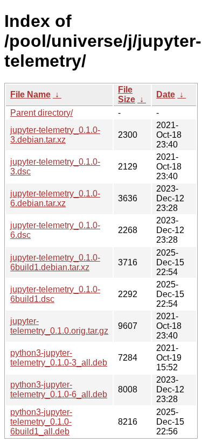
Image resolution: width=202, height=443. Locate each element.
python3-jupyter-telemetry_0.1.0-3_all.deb (58, 357)
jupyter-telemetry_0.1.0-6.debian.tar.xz (55, 198)
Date (165, 94)
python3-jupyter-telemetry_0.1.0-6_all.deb (58, 389)
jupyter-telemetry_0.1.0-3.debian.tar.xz (55, 134)
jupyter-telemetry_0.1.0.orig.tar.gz (59, 326)
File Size (126, 94)
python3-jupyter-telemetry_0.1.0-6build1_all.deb (41, 421)
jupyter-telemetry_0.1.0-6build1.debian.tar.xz (55, 262)
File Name (30, 94)
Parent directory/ (41, 112)
